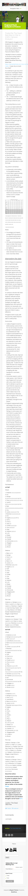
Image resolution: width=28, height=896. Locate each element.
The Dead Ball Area (12, 803)
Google (6, 835)
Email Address (9, 869)
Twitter (9, 808)
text (8, 878)
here (20, 798)
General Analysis (11, 38)
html (8, 875)
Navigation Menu (14, 8)
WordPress (14, 892)
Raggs (7, 786)
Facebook (15, 808)
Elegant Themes (14, 890)
